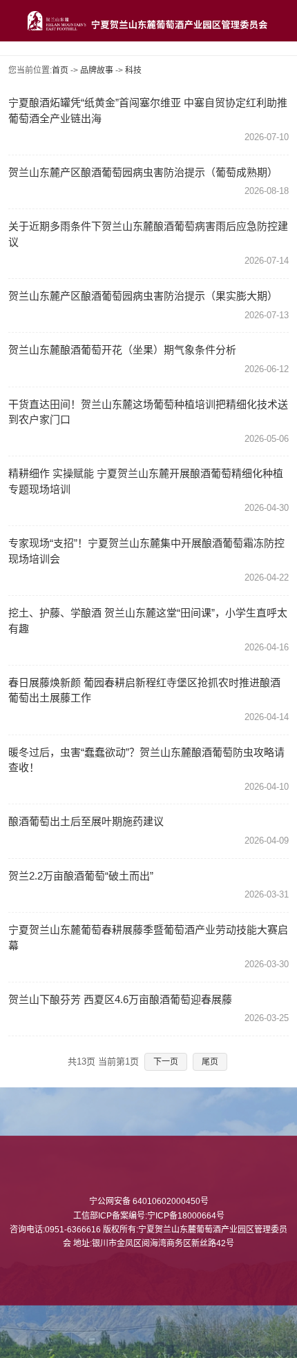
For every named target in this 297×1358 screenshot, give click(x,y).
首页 (60, 70)
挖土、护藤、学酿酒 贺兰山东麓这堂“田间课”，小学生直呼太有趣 (147, 620)
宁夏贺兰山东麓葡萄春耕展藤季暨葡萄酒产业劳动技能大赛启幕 (148, 937)
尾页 (210, 1062)
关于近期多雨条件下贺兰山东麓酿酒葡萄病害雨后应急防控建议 (148, 234)
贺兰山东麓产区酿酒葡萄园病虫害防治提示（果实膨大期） (143, 296)
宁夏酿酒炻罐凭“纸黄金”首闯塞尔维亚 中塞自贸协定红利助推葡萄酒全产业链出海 (147, 110)
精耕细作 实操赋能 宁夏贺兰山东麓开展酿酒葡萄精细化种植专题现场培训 (145, 481)
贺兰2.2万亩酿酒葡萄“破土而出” (80, 876)
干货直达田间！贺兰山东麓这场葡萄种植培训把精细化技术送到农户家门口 (148, 412)
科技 (133, 70)
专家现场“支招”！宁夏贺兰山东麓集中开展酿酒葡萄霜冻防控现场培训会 (146, 551)
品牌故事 (96, 70)
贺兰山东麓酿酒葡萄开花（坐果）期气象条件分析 (122, 350)
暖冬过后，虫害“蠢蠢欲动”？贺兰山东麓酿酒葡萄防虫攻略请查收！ (146, 760)
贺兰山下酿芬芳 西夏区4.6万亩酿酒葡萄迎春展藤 (120, 999)
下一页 (165, 1062)
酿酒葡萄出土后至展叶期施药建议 (86, 821)
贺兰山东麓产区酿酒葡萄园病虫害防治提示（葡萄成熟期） (143, 172)
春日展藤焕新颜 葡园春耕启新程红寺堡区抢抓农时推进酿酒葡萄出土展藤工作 (144, 690)
